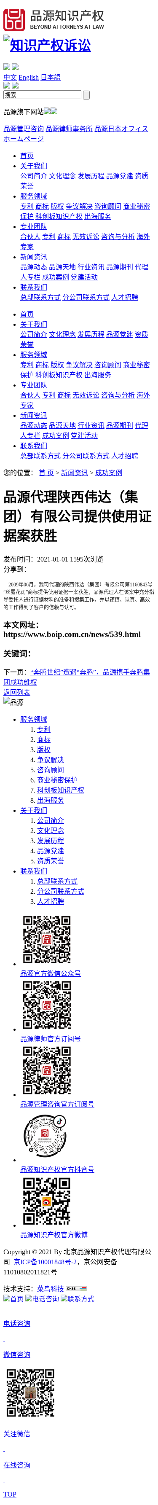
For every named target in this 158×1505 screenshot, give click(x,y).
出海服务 (97, 216)
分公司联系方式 (86, 297)
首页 (27, 155)
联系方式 (80, 1299)
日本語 (50, 77)
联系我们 (33, 287)
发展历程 (91, 176)
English (29, 77)
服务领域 (33, 196)
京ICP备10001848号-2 (45, 1262)
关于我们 (33, 165)
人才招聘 (124, 297)
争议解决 (79, 206)
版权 (57, 206)
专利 (27, 206)
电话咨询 (45, 1299)
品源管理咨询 (23, 128)
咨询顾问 (107, 206)
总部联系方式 (40, 297)
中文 (10, 77)
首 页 (46, 472)
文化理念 (62, 176)
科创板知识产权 (59, 216)
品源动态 (33, 267)
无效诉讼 (85, 236)
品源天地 (62, 267)
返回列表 (16, 692)
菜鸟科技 (50, 1289)
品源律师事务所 (69, 128)
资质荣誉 (50, 861)
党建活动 (84, 277)
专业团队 (33, 226)
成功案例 (55, 277)
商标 (42, 206)
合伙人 (30, 236)
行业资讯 (91, 267)
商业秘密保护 (57, 780)
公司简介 (33, 176)
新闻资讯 (33, 257)
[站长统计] (76, 1289)
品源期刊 (119, 267)
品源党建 (119, 176)
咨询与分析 (118, 236)
